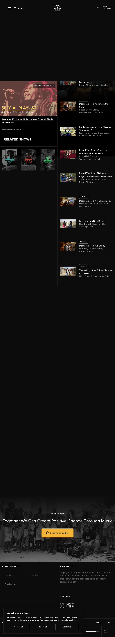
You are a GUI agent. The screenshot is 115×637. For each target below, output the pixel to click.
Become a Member (59, 533)
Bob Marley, (6, 129)
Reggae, (12, 129)
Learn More (65, 596)
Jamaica (18, 129)
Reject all (43, 627)
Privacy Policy (71, 620)
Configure (67, 627)
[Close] (112, 631)
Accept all (18, 627)
